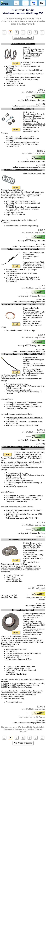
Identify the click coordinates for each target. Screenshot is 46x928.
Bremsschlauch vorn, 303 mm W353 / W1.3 (23, 354)
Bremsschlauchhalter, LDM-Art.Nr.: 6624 (23, 425)
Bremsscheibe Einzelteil (23, 610)
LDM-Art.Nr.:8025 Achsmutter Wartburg (17, 687)
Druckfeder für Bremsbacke (23, 44)
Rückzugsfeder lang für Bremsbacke (23, 249)
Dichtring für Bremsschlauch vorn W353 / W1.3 (23, 304)
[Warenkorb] (33, 3)
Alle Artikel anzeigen (23, 37)
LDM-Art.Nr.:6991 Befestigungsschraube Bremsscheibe (23, 683)
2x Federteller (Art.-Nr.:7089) (34, 125)
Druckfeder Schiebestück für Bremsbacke (23, 170)
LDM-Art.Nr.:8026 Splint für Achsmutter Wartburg (21, 685)
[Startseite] (6, 3)
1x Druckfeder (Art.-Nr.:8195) (32, 123)
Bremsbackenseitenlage (23, 109)
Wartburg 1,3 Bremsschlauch (25, 407)
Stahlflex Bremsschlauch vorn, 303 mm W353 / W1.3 (23, 448)
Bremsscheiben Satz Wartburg (23, 540)
